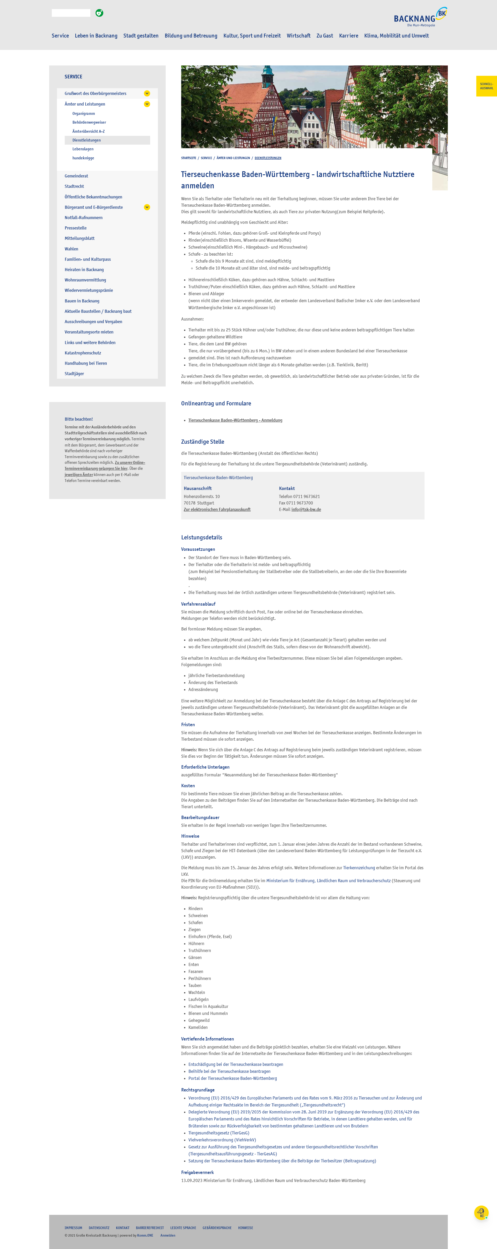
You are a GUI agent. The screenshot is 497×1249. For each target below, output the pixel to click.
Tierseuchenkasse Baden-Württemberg (218, 477)
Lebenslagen (82, 149)
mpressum (73, 1227)
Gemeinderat (76, 176)
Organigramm (83, 113)
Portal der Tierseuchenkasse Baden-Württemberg (232, 1078)
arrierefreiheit (150, 1227)
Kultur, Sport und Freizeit (252, 35)
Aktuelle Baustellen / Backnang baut (98, 311)
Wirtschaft (299, 35)
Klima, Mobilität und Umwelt (396, 35)
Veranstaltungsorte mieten (89, 332)
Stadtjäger (74, 373)
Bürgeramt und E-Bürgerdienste (94, 207)
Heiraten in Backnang (84, 269)
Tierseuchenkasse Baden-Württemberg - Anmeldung (235, 420)
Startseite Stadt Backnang (421, 19)
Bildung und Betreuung (191, 35)
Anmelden (167, 1235)
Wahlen (71, 249)
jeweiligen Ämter (79, 474)
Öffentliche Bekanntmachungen (93, 197)
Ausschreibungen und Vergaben (93, 321)
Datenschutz (99, 1227)
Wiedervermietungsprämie (89, 290)
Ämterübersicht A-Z (88, 131)
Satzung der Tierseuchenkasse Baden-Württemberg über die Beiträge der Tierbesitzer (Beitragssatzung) (282, 1160)
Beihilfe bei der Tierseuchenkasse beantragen (229, 1071)
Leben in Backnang (96, 35)
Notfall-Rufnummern (84, 217)
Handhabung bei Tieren (86, 363)
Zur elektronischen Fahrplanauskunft (217, 509)
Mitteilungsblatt (79, 238)
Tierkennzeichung (359, 867)
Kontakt (122, 1227)
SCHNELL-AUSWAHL (486, 86)
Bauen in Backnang (82, 301)
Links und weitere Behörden (90, 342)
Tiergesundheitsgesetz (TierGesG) (219, 1132)
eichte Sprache (183, 1227)
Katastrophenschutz (83, 353)
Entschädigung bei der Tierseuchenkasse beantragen (235, 1064)
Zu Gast (325, 35)
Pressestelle (75, 228)
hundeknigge (83, 158)
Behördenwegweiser (89, 122)
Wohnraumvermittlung (85, 280)
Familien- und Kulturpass (88, 259)
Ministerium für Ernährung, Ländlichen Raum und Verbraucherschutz (328, 880)
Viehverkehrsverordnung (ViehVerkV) (222, 1139)
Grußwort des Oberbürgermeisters (95, 93)
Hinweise (245, 1227)
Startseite (188, 158)
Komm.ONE (145, 1235)
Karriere (348, 35)
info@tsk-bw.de (306, 509)
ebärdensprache (217, 1227)
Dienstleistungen (86, 140)
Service (60, 35)
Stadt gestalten (141, 35)
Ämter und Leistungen (85, 104)
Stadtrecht (74, 186)
